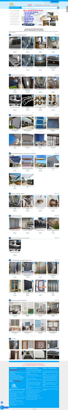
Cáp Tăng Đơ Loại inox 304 (14, 67)
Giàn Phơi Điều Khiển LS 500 (53, 89)
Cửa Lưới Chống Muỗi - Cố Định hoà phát (53, 293)
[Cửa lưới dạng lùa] (40, 344)
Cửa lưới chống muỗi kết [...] (14, 357)
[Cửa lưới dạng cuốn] (28, 344)
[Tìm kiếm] (58, 8)
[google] (45, 2)
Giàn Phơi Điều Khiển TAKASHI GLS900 (28, 208)
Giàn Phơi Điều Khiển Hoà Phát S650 (15, 90)
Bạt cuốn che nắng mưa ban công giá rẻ (15, 147)
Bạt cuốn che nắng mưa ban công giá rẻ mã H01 (27, 147)
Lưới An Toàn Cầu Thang (40, 67)
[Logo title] (12, 3)
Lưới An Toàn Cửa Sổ (40, 49)
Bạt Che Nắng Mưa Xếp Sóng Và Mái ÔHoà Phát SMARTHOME (15, 16)
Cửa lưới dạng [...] (27, 347)
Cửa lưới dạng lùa (40, 347)
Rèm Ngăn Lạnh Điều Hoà (14, 19)
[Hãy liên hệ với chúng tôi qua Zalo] (2, 402)
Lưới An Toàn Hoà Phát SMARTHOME (15, 10)
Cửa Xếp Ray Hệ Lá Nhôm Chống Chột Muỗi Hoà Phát (27, 275)
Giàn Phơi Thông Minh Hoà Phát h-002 (40, 108)
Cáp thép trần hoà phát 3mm (15, 49)
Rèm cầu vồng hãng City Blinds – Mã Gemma (40, 315)
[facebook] (46, 2)
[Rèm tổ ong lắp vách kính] (15, 344)
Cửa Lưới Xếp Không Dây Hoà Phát (15, 274)
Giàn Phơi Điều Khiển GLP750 (40, 89)
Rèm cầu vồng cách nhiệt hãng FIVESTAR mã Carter (27, 332)
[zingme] (48, 2)
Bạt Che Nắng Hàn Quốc (40, 129)
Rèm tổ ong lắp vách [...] (15, 347)
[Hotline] (54, 3)
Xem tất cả (57, 34)
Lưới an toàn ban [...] (53, 357)
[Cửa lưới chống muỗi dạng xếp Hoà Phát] (28, 354)
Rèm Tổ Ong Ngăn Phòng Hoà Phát (40, 274)
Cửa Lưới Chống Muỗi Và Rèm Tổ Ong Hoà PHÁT (53, 275)
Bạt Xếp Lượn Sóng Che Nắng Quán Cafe (28, 186)
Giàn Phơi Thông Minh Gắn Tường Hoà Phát (27, 108)
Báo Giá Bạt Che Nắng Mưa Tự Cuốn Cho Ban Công (15, 130)
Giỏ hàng (67, 10)
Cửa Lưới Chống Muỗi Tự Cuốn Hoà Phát (15, 293)
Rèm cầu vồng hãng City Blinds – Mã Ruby (53, 315)
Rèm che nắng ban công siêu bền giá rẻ (40, 147)
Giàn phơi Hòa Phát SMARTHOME (15, 13)
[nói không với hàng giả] (30, 5)
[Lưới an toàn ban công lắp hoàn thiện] (40, 354)
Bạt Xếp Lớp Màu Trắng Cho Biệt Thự (53, 168)
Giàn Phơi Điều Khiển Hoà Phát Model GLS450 (28, 90)
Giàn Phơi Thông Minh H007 (53, 107)
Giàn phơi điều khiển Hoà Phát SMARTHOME (15, 21)
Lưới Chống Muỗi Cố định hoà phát (40, 292)
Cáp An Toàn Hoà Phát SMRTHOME (15, 11)
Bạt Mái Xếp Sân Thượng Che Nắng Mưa (15, 186)
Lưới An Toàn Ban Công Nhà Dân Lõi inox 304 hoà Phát (53, 67)
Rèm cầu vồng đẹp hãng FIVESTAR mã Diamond (40, 332)
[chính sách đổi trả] (38, 5)
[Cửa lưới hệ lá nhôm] (53, 344)
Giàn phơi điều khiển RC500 (15, 107)
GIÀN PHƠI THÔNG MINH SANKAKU (15, 18)
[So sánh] (17, 42)
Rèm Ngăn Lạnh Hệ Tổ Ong (14, 230)
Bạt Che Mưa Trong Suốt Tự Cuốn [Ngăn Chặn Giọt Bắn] (27, 130)
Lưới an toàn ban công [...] (40, 357)
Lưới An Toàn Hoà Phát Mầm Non (53, 49)
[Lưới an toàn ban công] (53, 354)
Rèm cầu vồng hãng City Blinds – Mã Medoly (27, 315)
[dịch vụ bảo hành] (47, 5)
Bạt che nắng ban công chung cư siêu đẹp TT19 (53, 147)
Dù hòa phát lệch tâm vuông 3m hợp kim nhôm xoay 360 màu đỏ (27, 168)
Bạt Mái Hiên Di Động (14, 167)
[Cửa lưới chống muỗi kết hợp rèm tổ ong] (15, 354)
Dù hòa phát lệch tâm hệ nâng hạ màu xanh (40, 168)
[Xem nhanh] (13, 42)
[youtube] (49, 2)
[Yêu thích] (15, 42)
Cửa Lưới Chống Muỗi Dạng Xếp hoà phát (27, 293)
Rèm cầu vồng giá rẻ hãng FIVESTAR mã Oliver (53, 332)
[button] (23, 18)
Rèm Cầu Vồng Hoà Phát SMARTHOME (15, 24)
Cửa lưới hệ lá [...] (53, 347)
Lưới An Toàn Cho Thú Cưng (27, 67)
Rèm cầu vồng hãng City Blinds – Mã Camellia (14, 315)
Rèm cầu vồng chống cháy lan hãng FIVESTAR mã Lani (15, 332)
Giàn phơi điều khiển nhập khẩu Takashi (15, 208)
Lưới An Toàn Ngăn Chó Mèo (27, 49)
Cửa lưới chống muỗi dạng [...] (27, 357)
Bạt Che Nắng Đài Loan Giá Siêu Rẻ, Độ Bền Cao (53, 130)
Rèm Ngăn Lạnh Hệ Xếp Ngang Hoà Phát (53, 230)
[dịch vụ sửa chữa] (55, 5)
